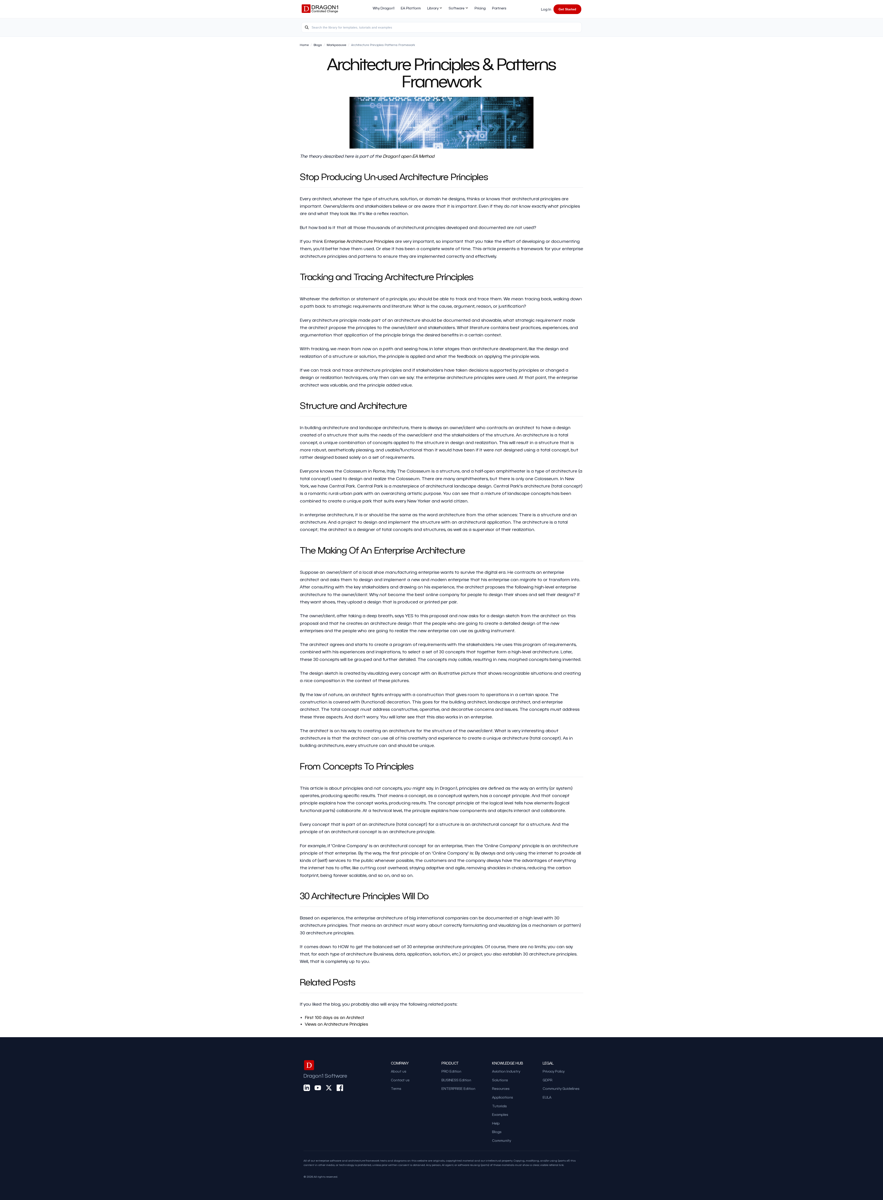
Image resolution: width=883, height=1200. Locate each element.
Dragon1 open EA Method (408, 156)
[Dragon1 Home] (320, 9)
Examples (500, 1114)
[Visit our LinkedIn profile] (307, 1087)
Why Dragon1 (383, 8)
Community (501, 1140)
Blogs (318, 44)
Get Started (567, 9)
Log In (546, 9)
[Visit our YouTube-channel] (318, 1087)
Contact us (400, 1080)
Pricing (480, 8)
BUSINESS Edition (456, 1080)
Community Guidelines (561, 1088)
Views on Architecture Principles (336, 1024)
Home (304, 44)
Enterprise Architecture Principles (359, 241)
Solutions (500, 1080)
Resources (501, 1088)
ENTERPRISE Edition (458, 1088)
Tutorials (499, 1106)
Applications (502, 1097)
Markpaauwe (336, 44)
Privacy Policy (554, 1071)
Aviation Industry (506, 1071)
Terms (396, 1088)
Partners (499, 8)
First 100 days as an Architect (334, 1017)
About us (398, 1071)
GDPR (547, 1080)
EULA (547, 1097)
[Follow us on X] (329, 1087)
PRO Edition (451, 1071)
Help (496, 1123)
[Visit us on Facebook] (340, 1087)
